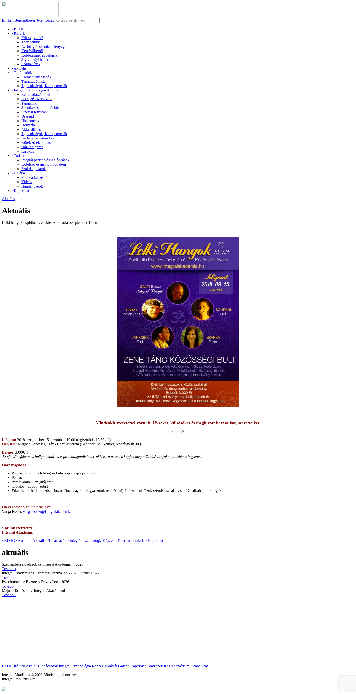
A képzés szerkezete (36, 99)
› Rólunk (18, 33)
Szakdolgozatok (33, 169)
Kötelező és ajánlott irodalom (43, 164)
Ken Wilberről (32, 51)
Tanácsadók (49, 666)
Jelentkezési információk (40, 108)
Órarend (27, 116)
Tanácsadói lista (33, 81)
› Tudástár (19, 156)
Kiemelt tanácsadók (36, 77)
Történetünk (30, 42)
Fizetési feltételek (34, 112)
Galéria (123, 666)
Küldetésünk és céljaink (39, 55)
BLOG (7, 666)
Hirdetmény (30, 121)
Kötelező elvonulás (36, 142)
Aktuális (8, 199)
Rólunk (19, 666)
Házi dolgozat (32, 147)
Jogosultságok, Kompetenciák (44, 86)
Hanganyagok (32, 186)
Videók (26, 182)
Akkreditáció (31, 129)
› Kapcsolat (20, 190)
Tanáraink (29, 103)
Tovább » (9, 569)
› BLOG (18, 29)
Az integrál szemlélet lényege (43, 46)
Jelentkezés (46, 20)
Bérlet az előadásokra (37, 138)
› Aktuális (19, 68)
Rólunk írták (30, 64)
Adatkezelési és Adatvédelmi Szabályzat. (177, 666)
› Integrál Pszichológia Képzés (35, 90)
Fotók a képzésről (34, 177)
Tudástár (110, 666)
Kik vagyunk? (32, 38)
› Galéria (18, 173)
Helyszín (28, 125)
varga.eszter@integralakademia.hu (49, 511)
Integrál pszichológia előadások (45, 160)
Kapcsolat (138, 666)
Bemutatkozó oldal (35, 94)
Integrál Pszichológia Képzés (81, 666)
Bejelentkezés (26, 20)
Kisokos (27, 151)
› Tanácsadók (22, 73)
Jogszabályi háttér (34, 59)
